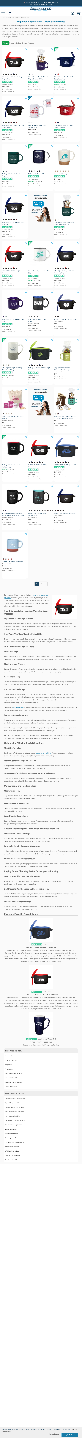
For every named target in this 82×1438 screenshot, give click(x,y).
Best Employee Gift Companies (14, 1111)
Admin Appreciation (11, 1129)
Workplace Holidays (11, 1060)
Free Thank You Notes (11, 1078)
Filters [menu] (5, 43)
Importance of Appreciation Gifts (15, 1120)
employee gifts (35, 28)
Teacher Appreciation (11, 1133)
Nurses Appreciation (11, 1138)
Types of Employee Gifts (12, 1103)
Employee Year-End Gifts (12, 1116)
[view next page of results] (45, 584)
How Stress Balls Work (12, 1160)
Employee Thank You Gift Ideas (14, 1107)
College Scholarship (11, 1086)
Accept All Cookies (70, 1435)
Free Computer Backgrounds (13, 1073)
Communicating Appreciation (13, 1125)
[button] (3, 15)
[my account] (72, 15)
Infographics (8, 1064)
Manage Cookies (53, 1434)
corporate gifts (18, 707)
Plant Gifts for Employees (12, 1155)
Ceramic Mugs (22, 43)
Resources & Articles (11, 1056)
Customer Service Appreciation (14, 1142)
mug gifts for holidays (43, 753)
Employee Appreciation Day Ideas (15, 1098)
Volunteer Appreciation (12, 1146)
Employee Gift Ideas (14, 1093)
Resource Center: (13, 1051)
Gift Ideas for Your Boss (12, 1151)
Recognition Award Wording (13, 1082)
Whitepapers (9, 1069)
